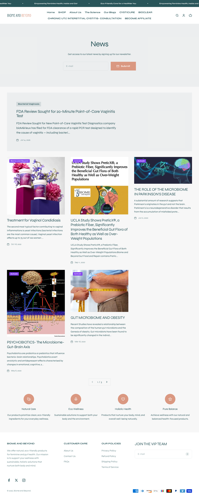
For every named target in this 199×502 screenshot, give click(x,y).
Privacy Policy (109, 450)
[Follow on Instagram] (24, 480)
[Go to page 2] (106, 382)
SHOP (62, 12)
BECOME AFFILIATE (138, 18)
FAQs (66, 461)
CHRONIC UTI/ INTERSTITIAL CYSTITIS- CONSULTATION (84, 18)
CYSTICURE (127, 12)
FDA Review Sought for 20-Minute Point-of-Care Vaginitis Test (65, 113)
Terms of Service (110, 467)
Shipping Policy (109, 461)
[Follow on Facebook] (9, 480)
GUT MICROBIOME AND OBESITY (98, 317)
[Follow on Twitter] (16, 480)
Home (51, 12)
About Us (75, 12)
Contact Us (69, 456)
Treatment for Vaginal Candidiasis (33, 220)
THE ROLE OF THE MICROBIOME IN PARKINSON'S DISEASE (161, 191)
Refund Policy (109, 456)
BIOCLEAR (145, 12)
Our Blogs (110, 12)
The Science (92, 12)
